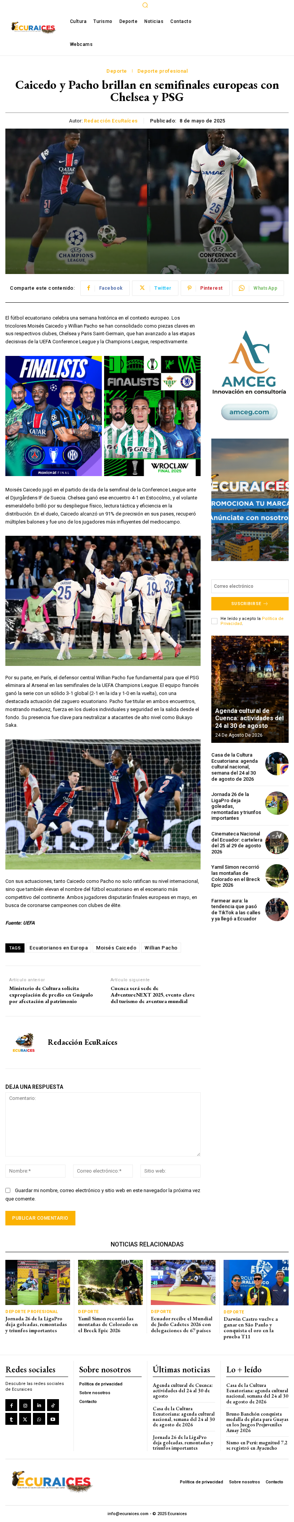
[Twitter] (25, 1419)
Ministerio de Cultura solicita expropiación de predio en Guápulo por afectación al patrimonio (51, 994)
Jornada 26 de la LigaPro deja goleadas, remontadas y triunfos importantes (36, 1324)
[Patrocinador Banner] (250, 500)
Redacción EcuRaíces (111, 121)
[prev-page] (261, 649)
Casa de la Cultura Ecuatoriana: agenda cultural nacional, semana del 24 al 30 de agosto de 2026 (234, 766)
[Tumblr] (11, 1419)
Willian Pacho (161, 948)
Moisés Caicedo (116, 948)
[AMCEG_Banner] (250, 375)
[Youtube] (53, 1419)
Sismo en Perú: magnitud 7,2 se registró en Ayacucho (256, 1445)
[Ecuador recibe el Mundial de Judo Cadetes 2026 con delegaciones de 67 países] (183, 1282)
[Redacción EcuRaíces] (23, 1042)
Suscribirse (246, 603)
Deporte (116, 71)
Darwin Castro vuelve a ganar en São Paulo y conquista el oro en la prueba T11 (251, 1327)
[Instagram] (25, 1405)
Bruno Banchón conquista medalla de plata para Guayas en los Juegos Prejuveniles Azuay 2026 (257, 1422)
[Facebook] (11, 1405)
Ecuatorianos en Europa (58, 948)
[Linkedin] (39, 1405)
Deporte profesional (162, 71)
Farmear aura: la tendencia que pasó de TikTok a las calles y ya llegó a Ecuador (235, 910)
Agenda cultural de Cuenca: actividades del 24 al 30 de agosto (249, 718)
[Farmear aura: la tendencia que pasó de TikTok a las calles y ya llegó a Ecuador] (277, 909)
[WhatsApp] (39, 1419)
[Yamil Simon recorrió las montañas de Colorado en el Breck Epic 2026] (277, 875)
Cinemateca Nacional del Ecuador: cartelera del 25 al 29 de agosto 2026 (236, 843)
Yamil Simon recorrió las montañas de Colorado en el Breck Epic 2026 (235, 876)
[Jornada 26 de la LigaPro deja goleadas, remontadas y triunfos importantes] (277, 803)
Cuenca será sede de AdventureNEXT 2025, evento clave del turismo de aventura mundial (153, 994)
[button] (145, 5)
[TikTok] (53, 1405)
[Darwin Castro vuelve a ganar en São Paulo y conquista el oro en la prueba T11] (256, 1282)
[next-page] (275, 649)
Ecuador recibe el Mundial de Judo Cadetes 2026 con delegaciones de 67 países (181, 1324)
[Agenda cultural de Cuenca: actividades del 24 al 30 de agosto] (250, 689)
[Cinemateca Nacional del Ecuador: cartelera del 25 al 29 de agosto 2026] (277, 842)
